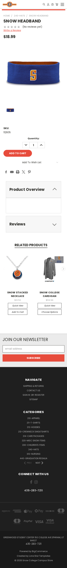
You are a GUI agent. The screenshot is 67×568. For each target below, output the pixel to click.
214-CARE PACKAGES (33, 436)
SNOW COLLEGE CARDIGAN (50, 294)
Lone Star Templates (39, 555)
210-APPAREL (33, 418)
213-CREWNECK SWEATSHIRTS (33, 431)
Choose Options (49, 311)
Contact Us (33, 390)
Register (39, 394)
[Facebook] (6, 172)
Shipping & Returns (33, 386)
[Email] (12, 172)
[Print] (17, 172)
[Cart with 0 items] (57, 4)
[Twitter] (23, 172)
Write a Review (12, 30)
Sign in (27, 394)
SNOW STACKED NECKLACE (17, 294)
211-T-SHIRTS (33, 422)
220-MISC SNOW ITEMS (33, 440)
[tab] (33, 189)
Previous (4, 269)
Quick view (17, 305)
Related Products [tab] (31, 245)
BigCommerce (39, 551)
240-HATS (33, 449)
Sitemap (33, 399)
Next (63, 269)
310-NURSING (33, 453)
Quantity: (34, 138)
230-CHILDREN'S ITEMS (33, 445)
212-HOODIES (33, 427)
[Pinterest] (29, 172)
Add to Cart (18, 311)
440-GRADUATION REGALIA (33, 458)
